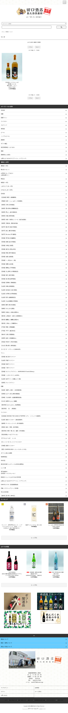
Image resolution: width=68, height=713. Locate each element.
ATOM (62, 700)
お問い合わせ (4, 695)
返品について (30, 700)
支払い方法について (13, 700)
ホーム (3, 31)
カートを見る (38, 691)
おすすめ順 (30, 42)
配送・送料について (22, 700)
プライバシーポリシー (51, 700)
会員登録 (37, 687)
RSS (59, 700)
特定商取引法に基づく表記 (40, 700)
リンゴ (11, 31)
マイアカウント (4, 687)
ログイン (3, 691)
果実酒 (7, 31)
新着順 (39, 42)
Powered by (25, 709)
